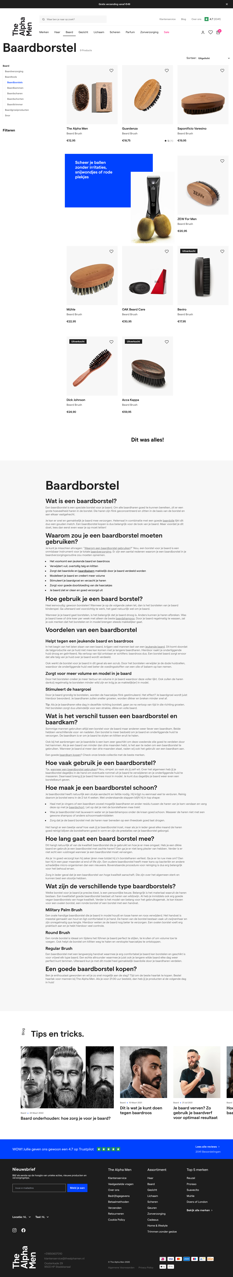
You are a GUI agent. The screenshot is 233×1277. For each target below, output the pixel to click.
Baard (6, 65)
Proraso (191, 1184)
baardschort (76, 807)
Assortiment (156, 1170)
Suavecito (193, 1190)
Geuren (152, 1208)
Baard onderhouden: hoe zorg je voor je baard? (66, 1118)
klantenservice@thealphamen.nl (64, 1258)
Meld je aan (77, 1187)
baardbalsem (86, 571)
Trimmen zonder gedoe (162, 1231)
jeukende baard (155, 646)
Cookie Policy (116, 1219)
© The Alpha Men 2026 (119, 1262)
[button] (30, 66)
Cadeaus (152, 1219)
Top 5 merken (197, 1170)
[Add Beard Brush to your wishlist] (111, 70)
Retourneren (116, 1213)
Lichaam (152, 1196)
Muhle (191, 1196)
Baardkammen (15, 87)
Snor (7, 115)
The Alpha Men (120, 1170)
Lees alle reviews (206, 1146)
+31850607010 (53, 1253)
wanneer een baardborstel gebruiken (74, 769)
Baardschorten (15, 99)
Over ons (113, 1190)
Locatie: (17, 1217)
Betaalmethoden (118, 1202)
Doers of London (197, 1202)
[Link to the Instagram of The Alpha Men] (14, 1230)
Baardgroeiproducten (17, 110)
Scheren (152, 1202)
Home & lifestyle (157, 1225)
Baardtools (11, 76)
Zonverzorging (156, 1213)
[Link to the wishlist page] (210, 32)
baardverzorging (101, 551)
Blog (23, 1031)
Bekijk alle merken (198, 1210)
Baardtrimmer (15, 104)
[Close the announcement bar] (227, 4)
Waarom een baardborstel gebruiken (107, 548)
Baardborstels (15, 82)
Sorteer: (191, 58)
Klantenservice (117, 1178)
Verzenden (115, 1208)
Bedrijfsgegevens (119, 1196)
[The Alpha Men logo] (22, 26)
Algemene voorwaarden (121, 1267)
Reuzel (191, 1178)
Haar (150, 1178)
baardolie (169, 520)
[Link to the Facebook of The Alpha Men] (23, 1230)
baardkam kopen (70, 755)
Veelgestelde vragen (120, 1184)
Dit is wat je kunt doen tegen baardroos (141, 1110)
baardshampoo (125, 618)
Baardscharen (15, 93)
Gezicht (152, 1190)
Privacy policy (146, 1267)
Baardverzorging (14, 71)
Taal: (38, 1217)
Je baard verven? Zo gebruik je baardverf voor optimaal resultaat (195, 1113)
